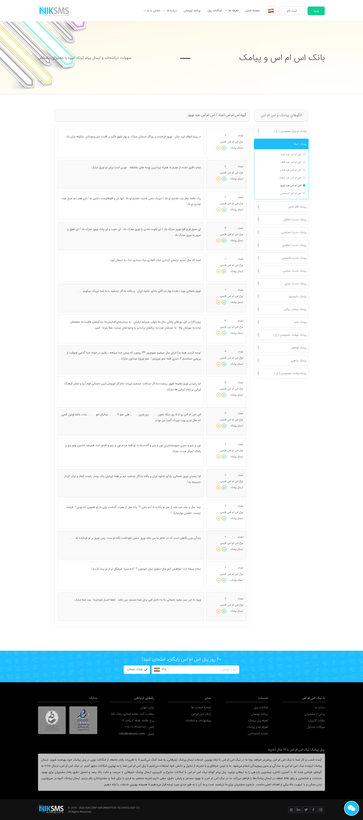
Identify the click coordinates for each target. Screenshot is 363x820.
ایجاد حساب (134, 669)
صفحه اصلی (252, 10)
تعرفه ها (233, 10)
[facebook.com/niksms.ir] (313, 810)
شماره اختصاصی (258, 733)
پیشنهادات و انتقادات (198, 720)
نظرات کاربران (316, 720)
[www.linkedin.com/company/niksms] (299, 810)
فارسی (223, 142)
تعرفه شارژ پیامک (257, 727)
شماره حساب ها (201, 707)
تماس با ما (153, 10)
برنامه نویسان (192, 10)
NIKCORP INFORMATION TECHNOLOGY (110, 807)
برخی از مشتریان (315, 714)
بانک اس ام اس (201, 714)
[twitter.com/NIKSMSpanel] (306, 810)
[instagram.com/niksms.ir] (321, 810)
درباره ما (172, 10)
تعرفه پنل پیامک (258, 720)
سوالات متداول (316, 727)
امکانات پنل (214, 10)
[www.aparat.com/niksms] (291, 810)
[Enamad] (83, 720)
